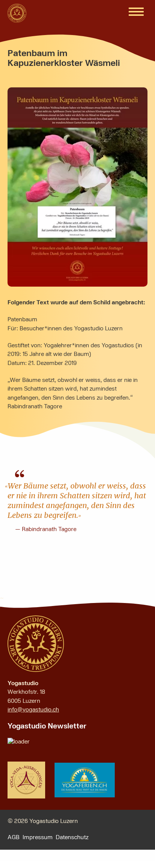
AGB (14, 838)
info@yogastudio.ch (33, 710)
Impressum (38, 838)
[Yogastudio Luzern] (17, 13)
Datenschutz (72, 838)
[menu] (136, 12)
